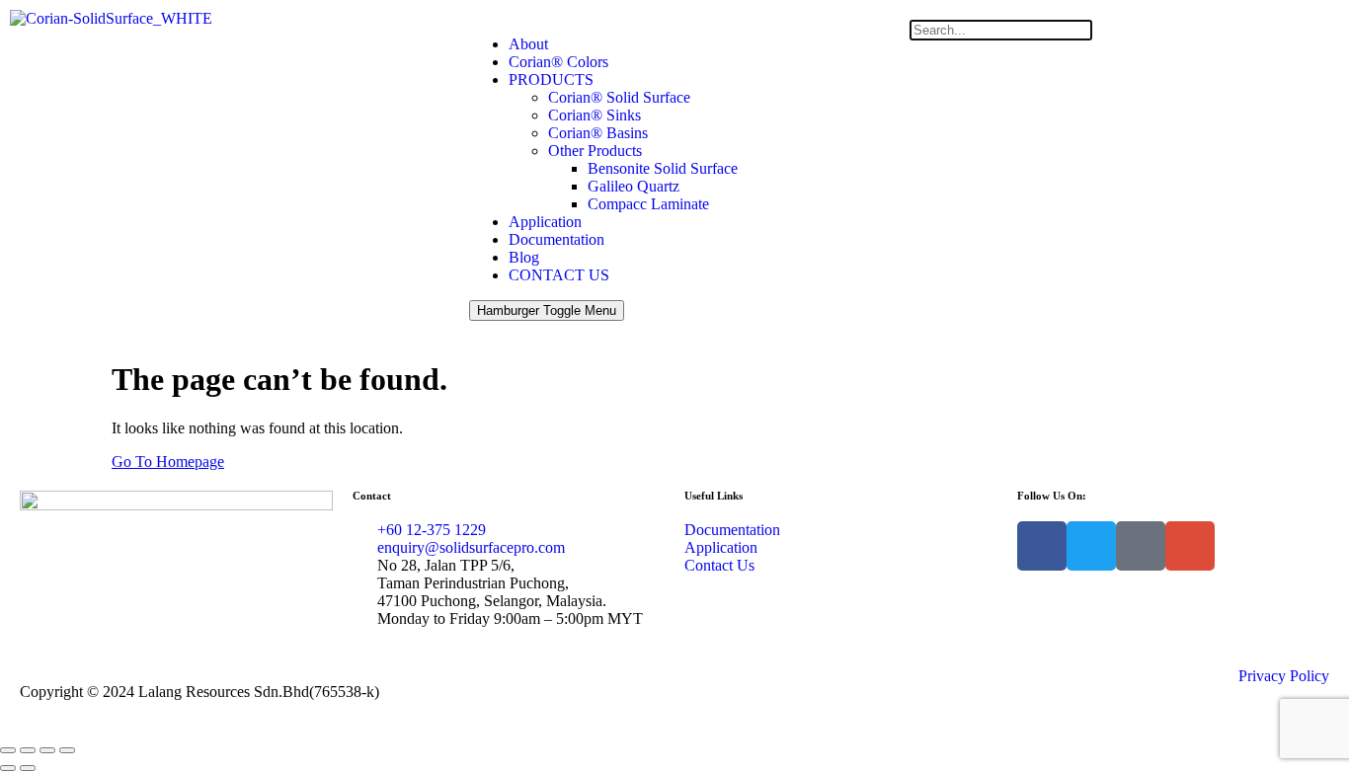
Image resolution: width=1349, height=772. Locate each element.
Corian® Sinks (594, 115)
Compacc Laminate (648, 203)
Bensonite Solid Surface (663, 168)
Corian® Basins (598, 132)
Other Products (595, 150)
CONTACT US (559, 275)
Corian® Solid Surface (619, 97)
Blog (524, 257)
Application (545, 221)
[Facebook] (1042, 546)
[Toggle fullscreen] (28, 750)
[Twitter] (1091, 546)
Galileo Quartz (633, 186)
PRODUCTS (551, 79)
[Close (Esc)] (67, 750)
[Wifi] (1140, 546)
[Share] (47, 750)
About (528, 44)
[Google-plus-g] (1190, 546)
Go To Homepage (168, 461)
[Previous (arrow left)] (8, 768)
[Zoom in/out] (8, 750)
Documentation (556, 239)
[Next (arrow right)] (28, 768)
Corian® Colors (558, 61)
